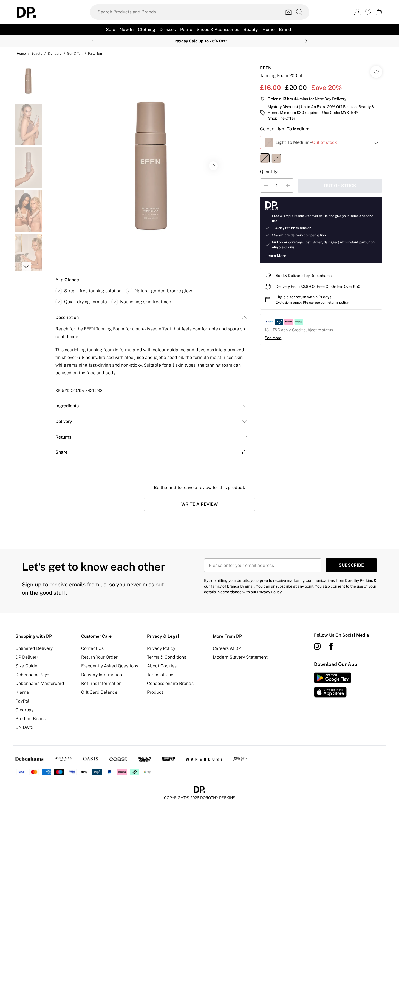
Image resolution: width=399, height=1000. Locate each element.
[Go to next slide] (213, 165)
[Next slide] (305, 40)
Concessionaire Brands (170, 683)
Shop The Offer (281, 118)
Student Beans (30, 718)
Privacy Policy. (269, 592)
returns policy (338, 302)
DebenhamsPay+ (32, 674)
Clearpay (24, 709)
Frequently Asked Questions (109, 665)
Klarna (22, 692)
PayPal (22, 701)
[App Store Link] (332, 685)
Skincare (55, 53)
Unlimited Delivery (34, 648)
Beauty (36, 53)
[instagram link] (317, 646)
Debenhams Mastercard (39, 683)
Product (155, 692)
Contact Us (92, 648)
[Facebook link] (331, 646)
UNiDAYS (24, 727)
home (21, 53)
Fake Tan (95, 53)
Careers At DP (227, 648)
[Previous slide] (93, 40)
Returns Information (101, 683)
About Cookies (162, 665)
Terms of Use (160, 674)
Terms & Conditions (166, 657)
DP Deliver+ (27, 657)
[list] (151, 165)
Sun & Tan (75, 53)
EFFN (265, 68)
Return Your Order (99, 657)
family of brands (225, 586)
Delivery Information (101, 674)
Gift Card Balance (99, 692)
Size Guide (26, 665)
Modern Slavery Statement (240, 657)
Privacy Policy (161, 648)
